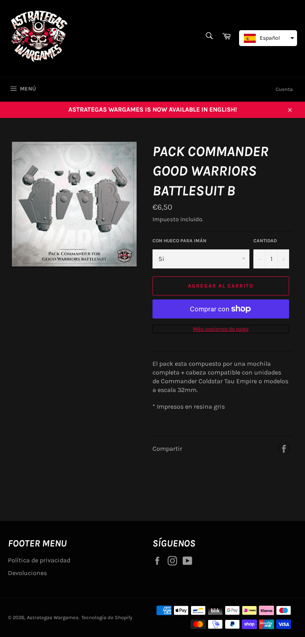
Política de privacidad (39, 560)
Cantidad (265, 240)
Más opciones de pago (221, 329)
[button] (268, 38)
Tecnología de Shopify (106, 617)
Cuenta (284, 89)
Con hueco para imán (179, 240)
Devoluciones (27, 573)
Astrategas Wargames (53, 617)
